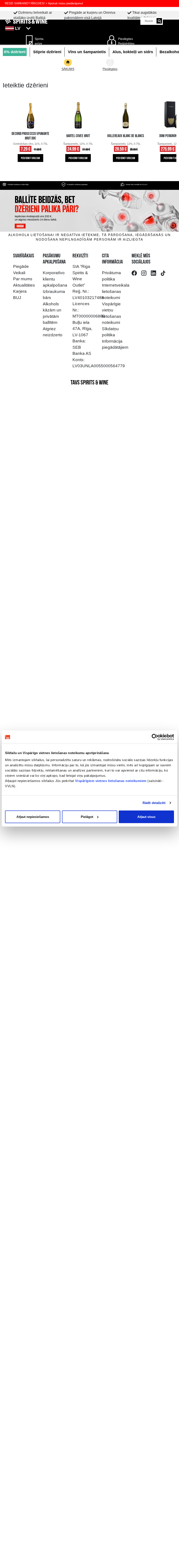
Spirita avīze (39, 41)
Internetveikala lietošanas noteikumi (115, 291)
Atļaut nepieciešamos (32, 816)
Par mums (22, 279)
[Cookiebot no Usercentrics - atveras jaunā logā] (155, 737)
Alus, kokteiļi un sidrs (132, 52)
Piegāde (21, 266)
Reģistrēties (126, 43)
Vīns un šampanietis (87, 52)
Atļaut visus (146, 816)
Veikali (19, 272)
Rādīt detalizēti (154, 803)
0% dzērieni (15, 52)
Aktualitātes (24, 285)
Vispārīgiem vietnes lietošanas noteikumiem (110, 780)
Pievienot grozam (30, 158)
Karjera (20, 291)
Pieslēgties (125, 39)
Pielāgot (87, 816)
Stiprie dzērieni (47, 52)
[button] (89, 28)
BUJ (17, 297)
